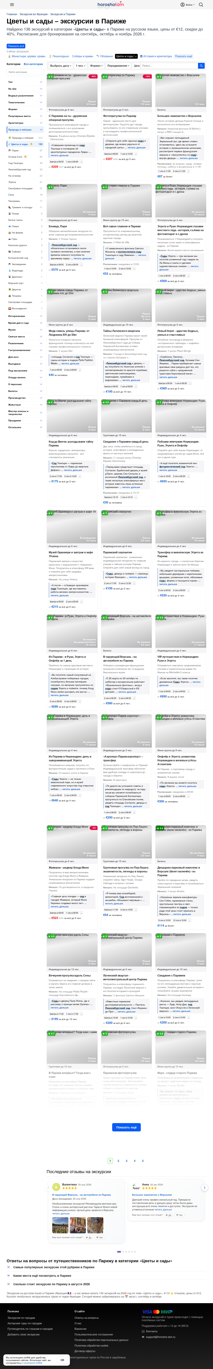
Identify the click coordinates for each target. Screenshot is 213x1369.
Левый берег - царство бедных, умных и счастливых (177, 333)
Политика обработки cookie (91, 1365)
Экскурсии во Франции (33, 14)
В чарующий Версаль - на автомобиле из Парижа (120, 658)
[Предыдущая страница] (48, 1187)
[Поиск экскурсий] (201, 65)
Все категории (33, 64)
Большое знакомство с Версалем (179, 116)
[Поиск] (201, 4)
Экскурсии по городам (21, 1337)
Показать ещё (126, 1127)
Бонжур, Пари (58, 226)
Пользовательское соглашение (94, 1354)
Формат (95, 66)
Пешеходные (61, 56)
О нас (78, 1343)
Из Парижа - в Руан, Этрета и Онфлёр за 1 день (67, 658)
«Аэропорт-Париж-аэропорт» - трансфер (123, 758)
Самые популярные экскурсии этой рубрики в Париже (54, 1287)
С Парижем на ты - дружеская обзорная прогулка (68, 118)
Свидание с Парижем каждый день (126, 441)
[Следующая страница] (204, 1187)
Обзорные (106, 56)
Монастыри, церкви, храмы (28, 56)
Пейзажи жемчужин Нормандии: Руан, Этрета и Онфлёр (178, 443)
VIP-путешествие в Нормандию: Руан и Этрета (178, 658)
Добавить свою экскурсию (23, 1354)
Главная (12, 14)
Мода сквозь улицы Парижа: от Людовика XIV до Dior (69, 333)
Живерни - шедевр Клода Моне (69, 867)
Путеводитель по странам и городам (30, 1348)
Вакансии (80, 1348)
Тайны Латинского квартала (121, 331)
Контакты (152, 1351)
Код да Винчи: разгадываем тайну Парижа (71, 443)
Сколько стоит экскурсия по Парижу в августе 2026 (51, 1304)
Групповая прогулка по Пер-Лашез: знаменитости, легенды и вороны (126, 869)
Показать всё (16, 46)
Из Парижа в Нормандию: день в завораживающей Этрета (70, 758)
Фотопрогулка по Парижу (119, 116)
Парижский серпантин (117, 552)
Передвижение (117, 66)
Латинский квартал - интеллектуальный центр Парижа (125, 977)
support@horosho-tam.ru (160, 1356)
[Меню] (11, 4)
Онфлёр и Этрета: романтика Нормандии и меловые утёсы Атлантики (176, 760)
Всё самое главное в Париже (122, 226)
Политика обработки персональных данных (101, 1359)
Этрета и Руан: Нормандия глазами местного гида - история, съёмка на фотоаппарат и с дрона (180, 230)
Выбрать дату (59, 66)
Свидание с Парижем (171, 975)
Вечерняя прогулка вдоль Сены (70, 975)
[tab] (118, 1271)
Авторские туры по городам (24, 1343)
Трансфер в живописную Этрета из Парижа (180, 554)
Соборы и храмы (82, 56)
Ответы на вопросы (87, 1337)
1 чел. (79, 66)
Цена (137, 66)
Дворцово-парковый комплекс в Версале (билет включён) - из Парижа (178, 871)
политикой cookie (32, 1362)
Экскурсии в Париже (63, 14)
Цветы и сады (124, 56)
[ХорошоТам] (110, 4)
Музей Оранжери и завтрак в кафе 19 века (71, 554)
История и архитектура (157, 56)
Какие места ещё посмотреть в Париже (42, 1295)
